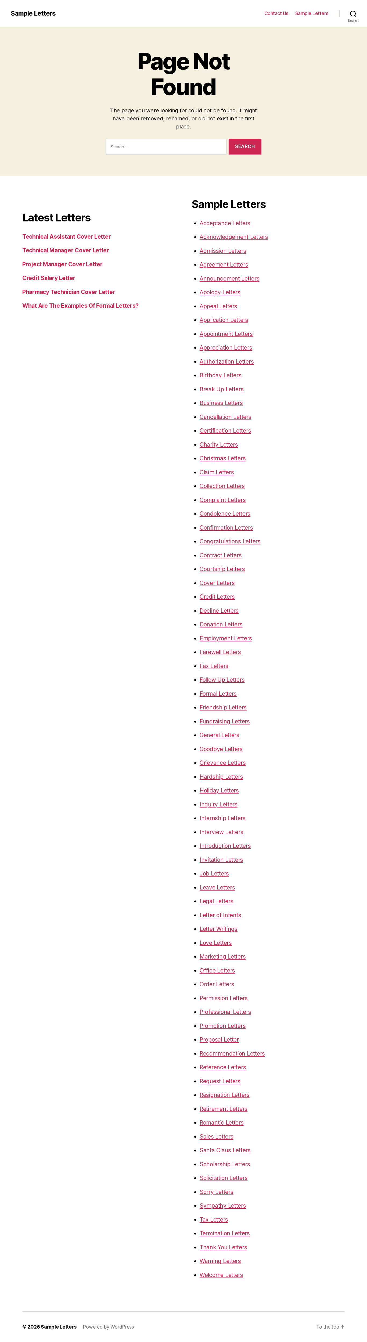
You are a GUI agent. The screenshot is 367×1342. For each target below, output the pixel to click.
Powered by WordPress (108, 1327)
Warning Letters (220, 1261)
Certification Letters (225, 430)
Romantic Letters (222, 1122)
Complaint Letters (223, 500)
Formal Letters (218, 693)
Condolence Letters (225, 513)
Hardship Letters (221, 776)
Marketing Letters (223, 956)
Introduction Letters (225, 845)
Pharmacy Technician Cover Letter (68, 292)
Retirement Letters (223, 1109)
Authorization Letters (227, 361)
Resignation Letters (225, 1095)
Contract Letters (221, 555)
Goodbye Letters (221, 749)
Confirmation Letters (226, 527)
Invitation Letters (221, 859)
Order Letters (217, 984)
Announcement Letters (230, 278)
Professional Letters (225, 1012)
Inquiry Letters (219, 804)
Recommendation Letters (232, 1053)
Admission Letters (223, 250)
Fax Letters (214, 666)
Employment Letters (226, 638)
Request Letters (220, 1081)
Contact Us (276, 13)
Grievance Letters (223, 762)
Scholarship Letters (225, 1164)
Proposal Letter (219, 1039)
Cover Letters (217, 583)
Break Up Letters (222, 389)
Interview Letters (221, 832)
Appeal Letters (218, 306)
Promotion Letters (223, 1025)
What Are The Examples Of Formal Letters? (80, 305)
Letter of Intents (220, 915)
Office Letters (217, 970)
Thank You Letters (223, 1247)
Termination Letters (225, 1233)
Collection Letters (222, 486)
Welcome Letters (221, 1275)
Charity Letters (219, 444)
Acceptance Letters (225, 223)
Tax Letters (214, 1219)
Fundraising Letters (225, 721)
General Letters (219, 735)
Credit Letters (217, 596)
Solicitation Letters (224, 1178)
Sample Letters (33, 13)
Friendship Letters (223, 707)
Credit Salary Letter (48, 278)
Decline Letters (219, 610)
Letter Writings (219, 928)
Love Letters (216, 942)
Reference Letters (223, 1067)
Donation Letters (221, 624)
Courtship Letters (222, 569)
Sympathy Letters (223, 1205)
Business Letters (221, 403)
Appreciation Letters (226, 347)
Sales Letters (216, 1136)
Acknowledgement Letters (234, 237)
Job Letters (214, 873)
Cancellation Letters (225, 417)
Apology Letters (220, 292)
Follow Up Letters (222, 679)
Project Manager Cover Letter (62, 264)
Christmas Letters (223, 458)
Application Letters (224, 320)
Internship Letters (223, 818)
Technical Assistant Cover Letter (66, 236)
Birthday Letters (221, 375)
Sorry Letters (216, 1192)
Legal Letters (216, 901)
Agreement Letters (224, 264)
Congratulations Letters (230, 541)
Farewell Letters (220, 652)
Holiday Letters (219, 790)
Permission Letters (224, 998)
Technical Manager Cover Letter (65, 250)
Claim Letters (217, 472)
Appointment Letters (226, 334)
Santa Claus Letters (225, 1150)
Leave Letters (217, 887)
